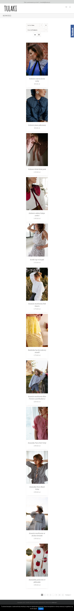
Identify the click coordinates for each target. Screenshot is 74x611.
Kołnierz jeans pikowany (37, 125)
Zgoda (41, 608)
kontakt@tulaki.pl (45, 2)
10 (59, 595)
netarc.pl (54, 602)
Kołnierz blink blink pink (37, 169)
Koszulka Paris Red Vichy (37, 443)
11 (62, 595)
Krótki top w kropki (37, 260)
